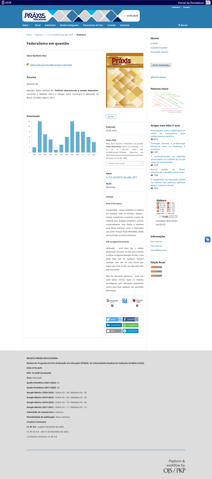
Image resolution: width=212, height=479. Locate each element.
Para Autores (156, 246)
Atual (37, 25)
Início (29, 34)
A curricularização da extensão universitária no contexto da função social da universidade (168, 159)
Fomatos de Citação (116, 163)
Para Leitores (156, 241)
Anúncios (125, 25)
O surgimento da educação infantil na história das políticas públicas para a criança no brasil (168, 182)
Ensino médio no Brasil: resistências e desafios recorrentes (168, 171)
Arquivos (39, 34)
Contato (112, 25)
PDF (112, 116)
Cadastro (176, 7)
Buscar (184, 25)
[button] (114, 319)
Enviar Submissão (161, 65)
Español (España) (159, 47)
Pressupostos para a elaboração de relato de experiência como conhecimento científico (168, 133)
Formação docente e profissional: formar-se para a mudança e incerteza (168, 146)
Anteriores (50, 25)
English (154, 43)
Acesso (186, 7)
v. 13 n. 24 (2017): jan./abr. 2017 (59, 34)
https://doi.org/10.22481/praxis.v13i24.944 (51, 65)
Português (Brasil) (159, 52)
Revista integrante (69, 25)
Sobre (25, 25)
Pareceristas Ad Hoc (93, 25)
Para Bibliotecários (159, 250)
